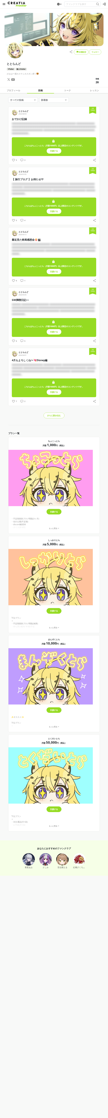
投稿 (40, 90)
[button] (59, 4)
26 (97, 82)
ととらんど (23, 111)
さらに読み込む (54, 415)
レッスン (94, 90)
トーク (67, 90)
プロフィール (13, 90)
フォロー (95, 52)
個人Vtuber (21, 69)
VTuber (11, 69)
